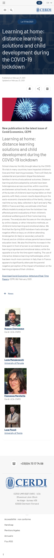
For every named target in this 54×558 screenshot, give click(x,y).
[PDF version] (47, 89)
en (48, 3)
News (10, 293)
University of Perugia (14, 363)
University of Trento (13, 433)
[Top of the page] (27, 554)
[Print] (29, 89)
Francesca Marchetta (14, 395)
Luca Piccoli (10, 429)
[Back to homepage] (44, 10)
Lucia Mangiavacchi (14, 359)
